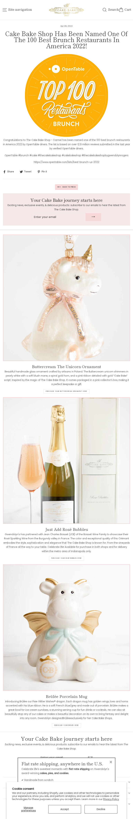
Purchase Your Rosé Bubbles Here (66, 558)
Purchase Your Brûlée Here (66, 725)
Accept (64, 809)
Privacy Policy (111, 799)
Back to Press (69, 187)
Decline (101, 809)
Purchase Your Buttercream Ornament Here (66, 391)
